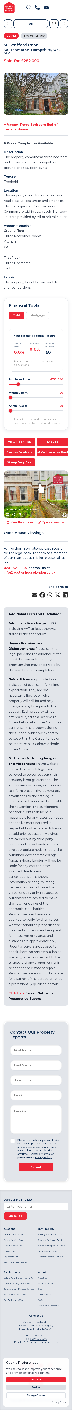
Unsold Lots (9, 1251)
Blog (40, 1289)
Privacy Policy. (43, 1157)
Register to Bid (11, 1257)
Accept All (36, 1379)
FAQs (40, 1300)
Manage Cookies (36, 1395)
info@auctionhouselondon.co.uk (29, 572)
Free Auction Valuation (15, 1294)
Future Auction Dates (14, 1240)
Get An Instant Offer (13, 1300)
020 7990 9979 (38, 1338)
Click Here (16, 993)
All (31, 24)
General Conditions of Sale (50, 1257)
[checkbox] (12, 1140)
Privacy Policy (44, 1294)
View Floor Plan (19, 441)
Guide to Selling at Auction (17, 1283)
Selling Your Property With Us (18, 1278)
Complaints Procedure (49, 1305)
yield (16, 315)
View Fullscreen (22, 522)
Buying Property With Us (50, 1234)
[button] (63, 7)
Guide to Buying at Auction (51, 1240)
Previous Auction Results (15, 1262)
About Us (42, 1278)
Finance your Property (48, 1251)
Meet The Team (45, 1283)
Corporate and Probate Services (19, 1289)
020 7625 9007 (16, 568)
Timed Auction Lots (13, 1245)
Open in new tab (54, 522)
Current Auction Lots (14, 1234)
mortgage (38, 315)
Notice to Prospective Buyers (51, 1245)
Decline (36, 1387)
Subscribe (15, 1215)
